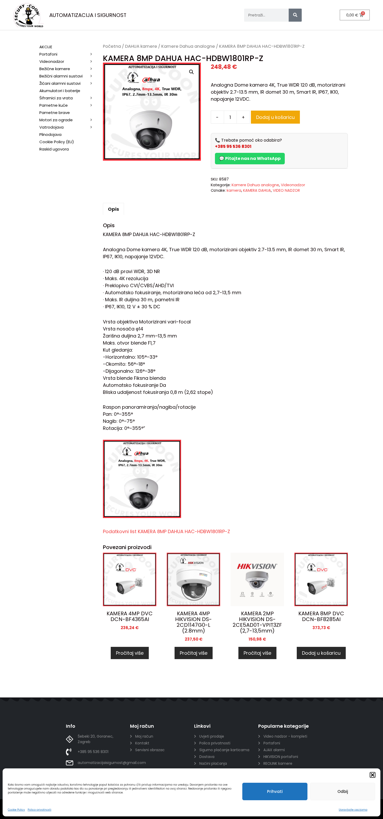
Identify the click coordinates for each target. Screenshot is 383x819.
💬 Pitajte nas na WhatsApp (250, 158)
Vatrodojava (51, 127)
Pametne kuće (53, 105)
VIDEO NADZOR (286, 190)
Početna (112, 46)
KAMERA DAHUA (257, 190)
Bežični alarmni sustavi (61, 76)
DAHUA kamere (141, 46)
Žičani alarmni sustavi (60, 83)
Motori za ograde (56, 120)
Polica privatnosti (39, 810)
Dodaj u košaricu (275, 117)
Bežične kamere (54, 68)
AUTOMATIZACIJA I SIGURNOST (87, 15)
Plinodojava (50, 134)
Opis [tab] (113, 209)
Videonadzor (293, 185)
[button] (372, 775)
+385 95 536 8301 (233, 146)
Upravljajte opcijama (353, 810)
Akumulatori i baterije (59, 90)
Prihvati (275, 791)
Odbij (342, 791)
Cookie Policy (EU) (56, 141)
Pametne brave (54, 112)
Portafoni (48, 54)
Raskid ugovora (54, 149)
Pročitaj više (130, 653)
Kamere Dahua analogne (188, 46)
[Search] (295, 15)
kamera (234, 190)
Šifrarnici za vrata (56, 98)
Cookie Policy (16, 810)
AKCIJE (45, 47)
